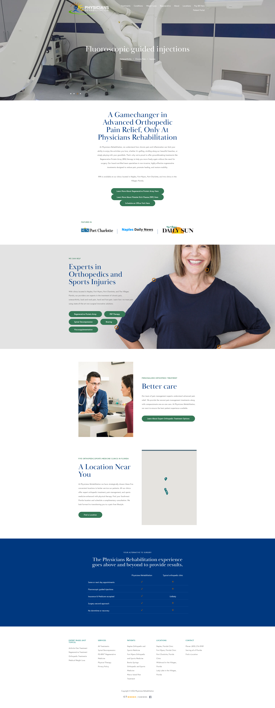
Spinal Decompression (83, 322)
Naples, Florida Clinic (164, 646)
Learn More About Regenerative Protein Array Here (138, 191)
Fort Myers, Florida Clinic (166, 650)
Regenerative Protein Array (85, 314)
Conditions (138, 6)
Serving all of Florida (194, 650)
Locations (187, 6)
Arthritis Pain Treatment (78, 648)
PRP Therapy (115, 314)
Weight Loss (151, 6)
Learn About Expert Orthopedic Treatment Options (168, 418)
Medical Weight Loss (77, 660)
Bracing (109, 322)
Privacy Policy (103, 666)
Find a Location (90, 515)
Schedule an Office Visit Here (137, 203)
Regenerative (165, 6)
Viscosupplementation (83, 329)
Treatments (125, 6)
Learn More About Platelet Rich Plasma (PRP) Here (137, 197)
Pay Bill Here (199, 6)
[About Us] (105, 399)
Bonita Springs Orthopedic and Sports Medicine (136, 666)
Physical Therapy (104, 662)
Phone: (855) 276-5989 (195, 646)
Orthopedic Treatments (78, 656)
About (176, 6)
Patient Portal (199, 10)
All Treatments (103, 646)
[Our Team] (169, 487)
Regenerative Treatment (78, 652)
